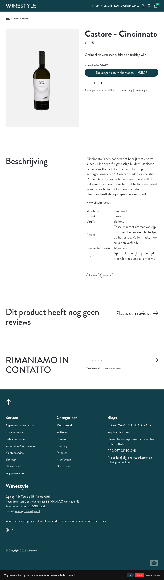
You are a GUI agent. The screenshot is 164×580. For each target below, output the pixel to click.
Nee (139, 575)
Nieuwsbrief (13, 466)
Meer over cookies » (152, 575)
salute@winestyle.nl (27, 511)
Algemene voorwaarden (20, 425)
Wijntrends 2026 (118, 432)
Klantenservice (15, 452)
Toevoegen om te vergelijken (100, 90)
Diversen (62, 452)
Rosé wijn (62, 439)
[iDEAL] (154, 564)
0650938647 (37, 506)
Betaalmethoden (16, 439)
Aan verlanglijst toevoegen (133, 90)
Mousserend (64, 425)
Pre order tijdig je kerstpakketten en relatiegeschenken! (129, 460)
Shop (95, 6)
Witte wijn (63, 432)
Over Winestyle (130, 6)
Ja (130, 575)
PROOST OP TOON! (121, 450)
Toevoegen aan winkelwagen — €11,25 (122, 72)
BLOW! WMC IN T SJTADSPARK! (129, 425)
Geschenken (111, 6)
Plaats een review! (133, 313)
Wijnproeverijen (15, 473)
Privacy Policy (14, 432)
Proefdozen (64, 459)
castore (107, 275)
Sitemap (11, 459)
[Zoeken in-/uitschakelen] (149, 6)
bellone (93, 275)
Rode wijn (63, 445)
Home (8, 18)
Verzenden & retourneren (21, 445)
